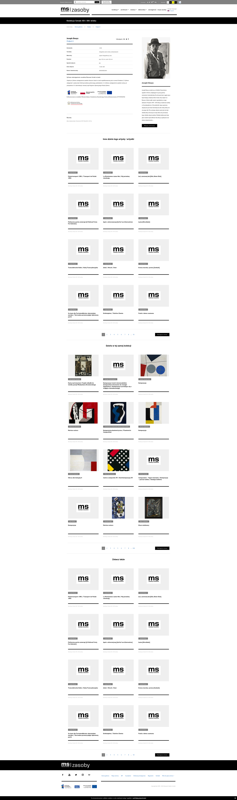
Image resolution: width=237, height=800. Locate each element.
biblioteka (141, 10)
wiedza (132, 10)
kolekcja (115, 10)
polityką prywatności (139, 798)
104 (134, 548)
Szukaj (97, 2)
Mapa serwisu (115, 776)
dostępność (152, 10)
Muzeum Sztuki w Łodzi (66, 2)
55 (133, 334)
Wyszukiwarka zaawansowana (107, 2)
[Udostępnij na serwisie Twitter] (127, 39)
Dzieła (89, 27)
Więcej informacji (149, 126)
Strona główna (79, 27)
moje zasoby (161, 10)
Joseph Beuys (72, 38)
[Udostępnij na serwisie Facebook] (128, 39)
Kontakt (158, 776)
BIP (122, 776)
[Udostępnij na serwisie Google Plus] (124, 39)
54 (133, 755)
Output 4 (98, 27)
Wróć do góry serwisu (168, 776)
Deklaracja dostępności (139, 776)
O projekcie (128, 776)
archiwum (124, 10)
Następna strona (162, 334)
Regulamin (150, 776)
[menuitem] (116, 9)
